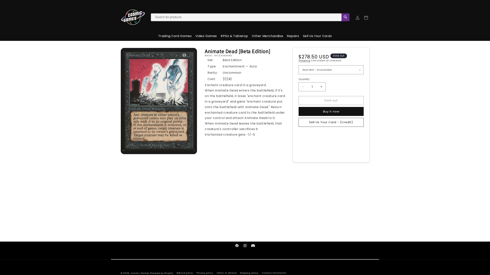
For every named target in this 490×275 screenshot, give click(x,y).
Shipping (304, 60)
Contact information (274, 272)
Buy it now (331, 111)
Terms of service (226, 272)
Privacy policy (205, 272)
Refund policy (185, 272)
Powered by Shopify (161, 273)
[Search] (345, 17)
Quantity (304, 79)
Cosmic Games (140, 273)
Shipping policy (249, 272)
